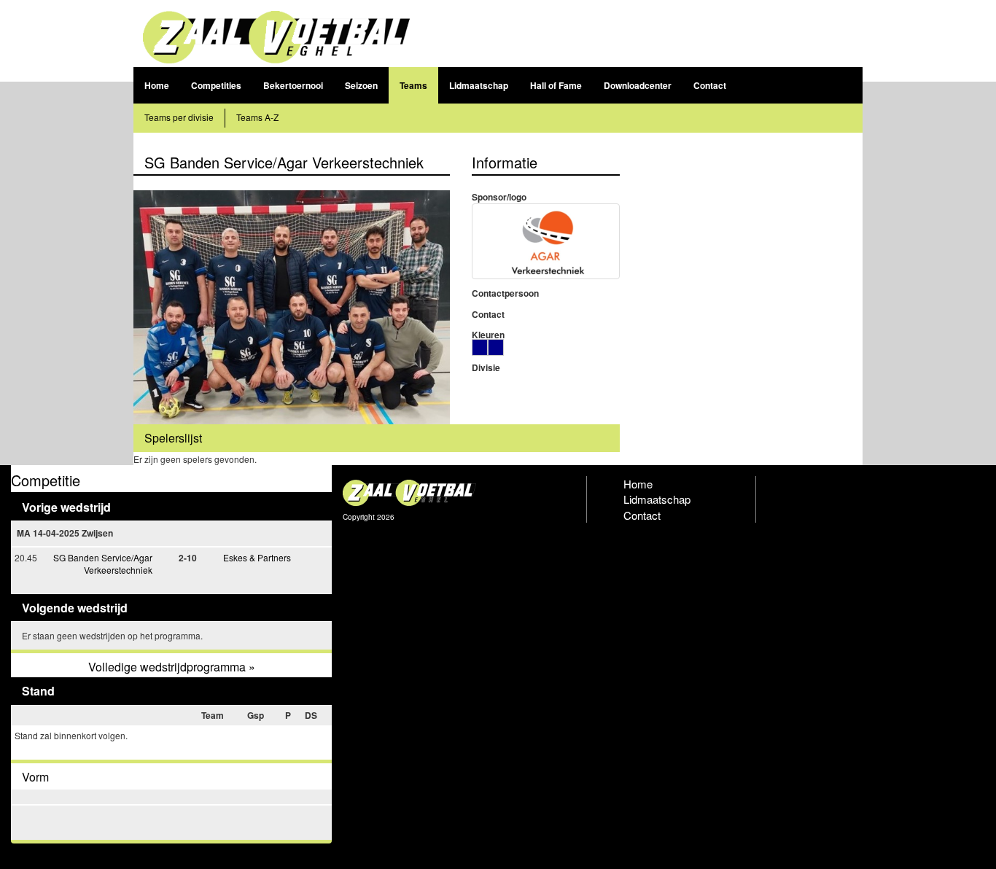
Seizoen (361, 85)
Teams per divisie (179, 117)
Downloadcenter (638, 85)
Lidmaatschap (478, 85)
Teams (413, 85)
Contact (709, 85)
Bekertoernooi (293, 85)
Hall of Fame (556, 85)
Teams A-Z (257, 117)
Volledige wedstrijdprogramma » (171, 666)
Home (156, 85)
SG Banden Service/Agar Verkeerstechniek (102, 563)
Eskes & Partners (257, 557)
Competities (216, 85)
